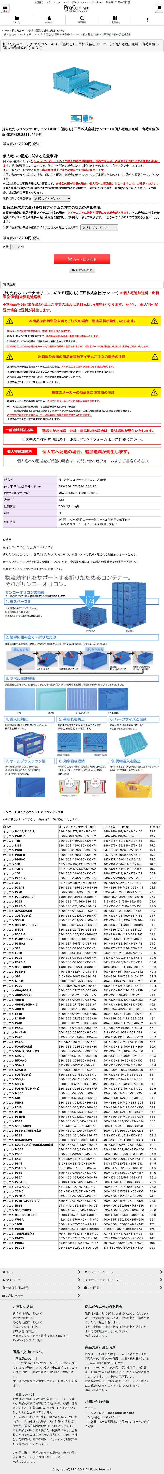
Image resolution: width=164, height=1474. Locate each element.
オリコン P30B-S (14, 934)
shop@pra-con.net (120, 1412)
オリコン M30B (13, 929)
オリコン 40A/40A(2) (18, 990)
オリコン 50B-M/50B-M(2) (21, 1088)
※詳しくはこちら (58, 1335)
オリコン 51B (11, 1098)
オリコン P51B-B (14, 1116)
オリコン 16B (11, 840)
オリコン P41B (12, 1023)
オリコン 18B (11, 864)
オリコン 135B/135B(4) (18, 1233)
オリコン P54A (13, 1121)
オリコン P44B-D (14, 1032)
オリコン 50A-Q (14, 1056)
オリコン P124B (13, 1228)
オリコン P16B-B (14, 854)
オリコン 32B (11, 948)
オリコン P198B (13, 1242)
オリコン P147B (13, 1238)
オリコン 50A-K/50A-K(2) (21, 1051)
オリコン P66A (13, 1177)
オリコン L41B (12, 1013)
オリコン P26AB (13, 887)
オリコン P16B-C (14, 859)
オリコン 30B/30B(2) (17, 915)
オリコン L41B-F (14, 1018)
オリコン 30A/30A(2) (17, 910)
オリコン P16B (12, 850)
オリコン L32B (12, 953)
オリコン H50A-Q (15, 1060)
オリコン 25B (11, 882)
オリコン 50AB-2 (14, 1069)
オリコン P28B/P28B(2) (19, 897)
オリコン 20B (12, 873)
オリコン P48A (13, 1041)
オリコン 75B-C (13, 1191)
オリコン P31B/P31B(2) (18, 939)
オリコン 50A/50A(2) (17, 1046)
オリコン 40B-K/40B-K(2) (21, 1004)
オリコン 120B (12, 1224)
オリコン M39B (13, 981)
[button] (5, 9)
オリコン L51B (12, 1107)
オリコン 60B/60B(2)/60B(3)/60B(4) (28, 1144)
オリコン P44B (13, 1027)
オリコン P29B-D (14, 906)
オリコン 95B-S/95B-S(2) (20, 1215)
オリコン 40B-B (13, 999)
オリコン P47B (12, 1037)
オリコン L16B (12, 845)
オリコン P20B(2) (15, 878)
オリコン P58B (12, 1135)
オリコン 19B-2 (13, 868)
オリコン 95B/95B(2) (17, 1210)
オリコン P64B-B (14, 1168)
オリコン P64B (12, 1163)
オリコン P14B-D (14, 836)
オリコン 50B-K (13, 1084)
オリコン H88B (12, 1205)
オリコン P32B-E (14, 962)
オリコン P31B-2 (14, 943)
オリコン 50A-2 (13, 1065)
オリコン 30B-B (13, 920)
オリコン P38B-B (14, 971)
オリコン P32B (12, 957)
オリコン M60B (13, 1149)
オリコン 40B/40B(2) (17, 995)
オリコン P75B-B (14, 1196)
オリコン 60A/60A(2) (17, 1140)
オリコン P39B (12, 985)
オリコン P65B (12, 1172)
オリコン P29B (12, 901)
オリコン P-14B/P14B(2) (19, 831)
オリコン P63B (12, 1154)
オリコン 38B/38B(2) (17, 967)
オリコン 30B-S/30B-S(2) (20, 925)
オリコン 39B (11, 976)
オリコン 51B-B (13, 1102)
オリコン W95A (13, 1219)
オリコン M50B (13, 1093)
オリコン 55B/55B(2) (17, 1126)
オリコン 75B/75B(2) (17, 1186)
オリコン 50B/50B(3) (17, 1074)
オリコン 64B (12, 1158)
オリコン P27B (12, 892)
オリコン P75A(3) (15, 1182)
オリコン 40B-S (13, 1009)
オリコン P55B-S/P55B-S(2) (22, 1130)
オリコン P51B (12, 1112)
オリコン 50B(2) (14, 1079)
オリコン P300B (13, 1247)
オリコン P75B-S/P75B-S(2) (22, 1200)
